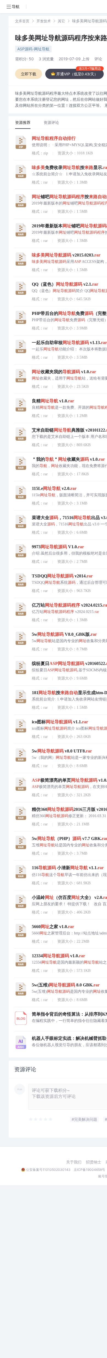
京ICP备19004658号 (89, 1170)
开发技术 (43, 21)
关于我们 (73, 1162)
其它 (61, 21)
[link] (22, 20)
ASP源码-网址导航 (33, 49)
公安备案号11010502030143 (48, 1170)
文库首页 (22, 21)
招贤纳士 (93, 1162)
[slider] (41, 1119)
